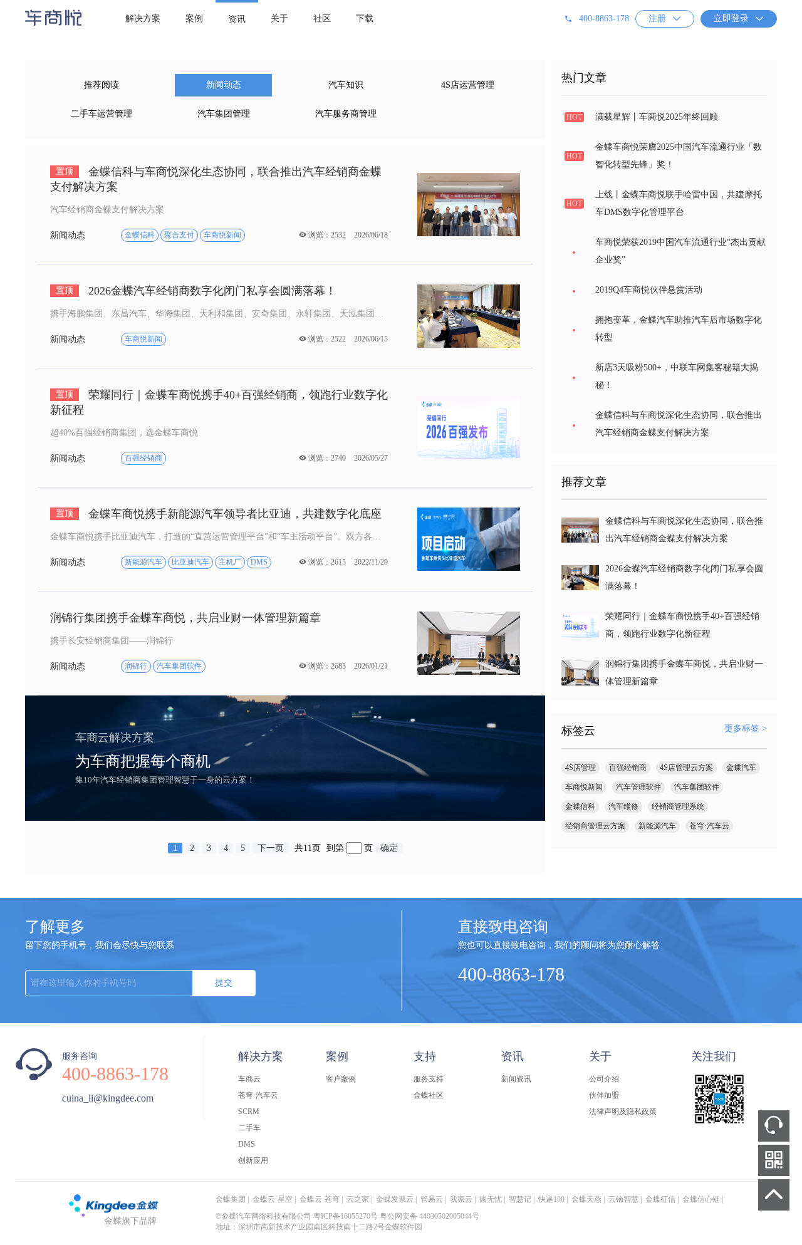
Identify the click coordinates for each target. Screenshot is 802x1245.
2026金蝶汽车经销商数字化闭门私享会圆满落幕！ (196, 290)
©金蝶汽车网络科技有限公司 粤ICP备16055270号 (297, 1216)
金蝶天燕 (586, 1199)
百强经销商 (628, 767)
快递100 (551, 1199)
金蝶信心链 (701, 1199)
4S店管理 (580, 767)
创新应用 (253, 1160)
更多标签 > (745, 728)
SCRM (248, 1111)
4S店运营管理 (467, 85)
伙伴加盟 (604, 1095)
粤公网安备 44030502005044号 (429, 1216)
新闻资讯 (516, 1079)
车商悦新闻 (584, 787)
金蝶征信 (660, 1199)
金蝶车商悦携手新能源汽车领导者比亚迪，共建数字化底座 (219, 514)
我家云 (461, 1199)
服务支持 (429, 1079)
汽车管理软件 (638, 787)
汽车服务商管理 (346, 113)
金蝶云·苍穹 (319, 1199)
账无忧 (490, 1199)
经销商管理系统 (678, 806)
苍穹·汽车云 (709, 825)
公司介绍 (604, 1079)
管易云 (431, 1199)
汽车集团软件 (696, 787)
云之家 (357, 1199)
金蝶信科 (580, 806)
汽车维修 (623, 806)
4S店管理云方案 (686, 767)
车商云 (249, 1079)
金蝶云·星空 (273, 1199)
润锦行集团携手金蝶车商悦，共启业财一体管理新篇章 (185, 618)
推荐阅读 (101, 85)
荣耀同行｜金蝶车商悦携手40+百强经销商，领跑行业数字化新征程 (219, 402)
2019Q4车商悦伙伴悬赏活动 (648, 289)
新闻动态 (223, 85)
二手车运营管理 (101, 113)
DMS (246, 1144)
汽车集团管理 (223, 113)
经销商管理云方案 (595, 825)
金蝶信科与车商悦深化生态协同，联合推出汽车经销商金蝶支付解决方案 (216, 179)
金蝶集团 (231, 1199)
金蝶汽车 (741, 767)
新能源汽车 (657, 825)
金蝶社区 (429, 1095)
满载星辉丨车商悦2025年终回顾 (656, 117)
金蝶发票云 (395, 1199)
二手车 (249, 1127)
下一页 (271, 848)
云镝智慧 (623, 1199)
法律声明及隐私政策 (623, 1111)
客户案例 (341, 1079)
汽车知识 (345, 85)
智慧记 (520, 1199)
